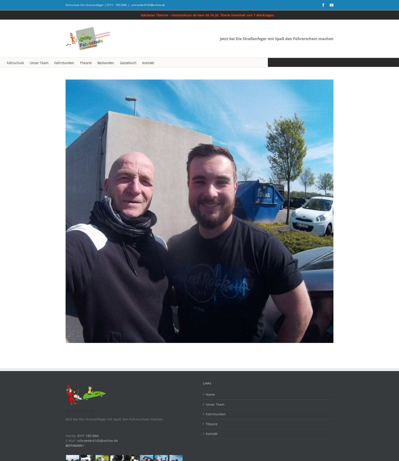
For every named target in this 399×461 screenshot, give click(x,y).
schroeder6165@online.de (148, 5)
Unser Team (215, 404)
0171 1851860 (88, 436)
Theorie (212, 424)
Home (210, 394)
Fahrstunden (216, 414)
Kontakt (212, 433)
